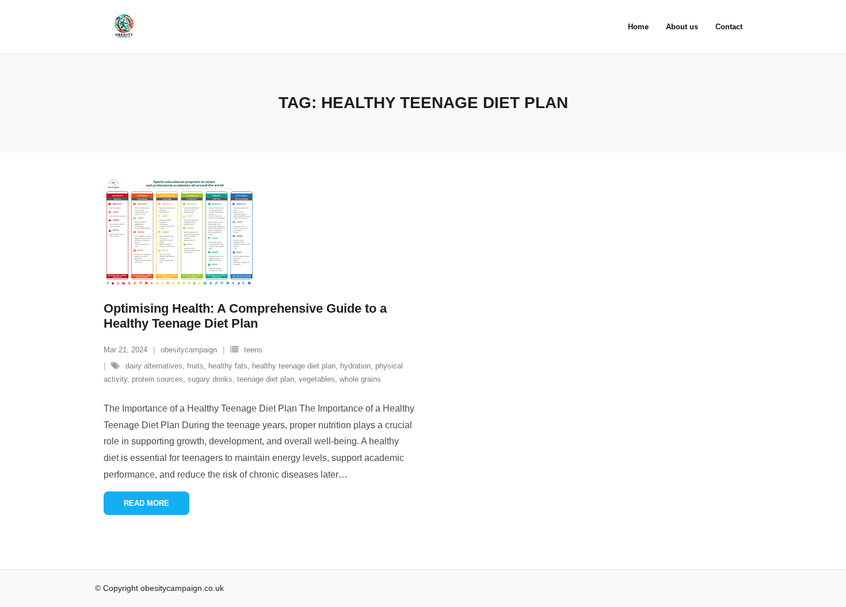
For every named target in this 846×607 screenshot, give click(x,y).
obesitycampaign (189, 349)
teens (253, 349)
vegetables (317, 379)
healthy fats (227, 366)
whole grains (360, 379)
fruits (195, 366)
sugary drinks (210, 379)
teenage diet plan (265, 379)
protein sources (157, 379)
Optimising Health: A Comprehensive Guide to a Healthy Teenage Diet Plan (245, 316)
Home (638, 26)
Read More (146, 503)
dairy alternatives (153, 366)
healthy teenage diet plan (294, 366)
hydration (355, 366)
